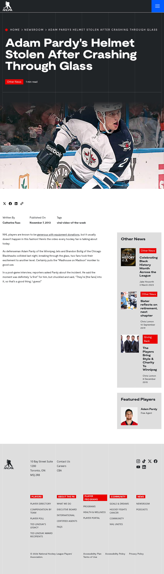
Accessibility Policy (115, 553)
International (66, 515)
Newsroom (34, 29)
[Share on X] (4, 203)
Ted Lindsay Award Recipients (41, 535)
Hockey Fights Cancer (118, 511)
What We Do (64, 503)
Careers (61, 466)
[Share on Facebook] (10, 203)
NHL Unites (122, 524)
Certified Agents (67, 520)
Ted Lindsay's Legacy (38, 526)
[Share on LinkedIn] (16, 203)
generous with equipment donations (58, 234)
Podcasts (142, 509)
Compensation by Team (40, 511)
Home (15, 29)
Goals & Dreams (119, 503)
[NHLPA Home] (8, 6)
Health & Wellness (94, 512)
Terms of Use (90, 557)
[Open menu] (157, 6)
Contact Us (63, 461)
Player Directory (40, 503)
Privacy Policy (136, 553)
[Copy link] (22, 203)
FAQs (59, 526)
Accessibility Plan (92, 553)
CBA (59, 470)
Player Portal (95, 517)
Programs (89, 506)
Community (117, 518)
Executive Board (67, 509)
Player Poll (37, 518)
